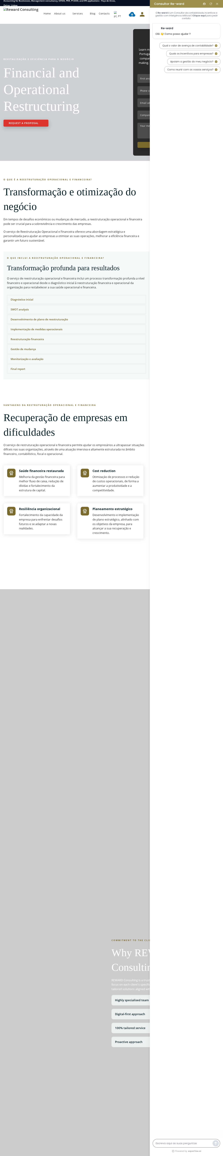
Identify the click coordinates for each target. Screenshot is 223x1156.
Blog (92, 13)
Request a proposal (24, 123)
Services (77, 13)
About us (59, 13)
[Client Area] (142, 15)
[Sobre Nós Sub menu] (68, 13)
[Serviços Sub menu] (85, 13)
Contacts (104, 13)
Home (47, 13)
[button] (76, 299)
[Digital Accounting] (132, 15)
